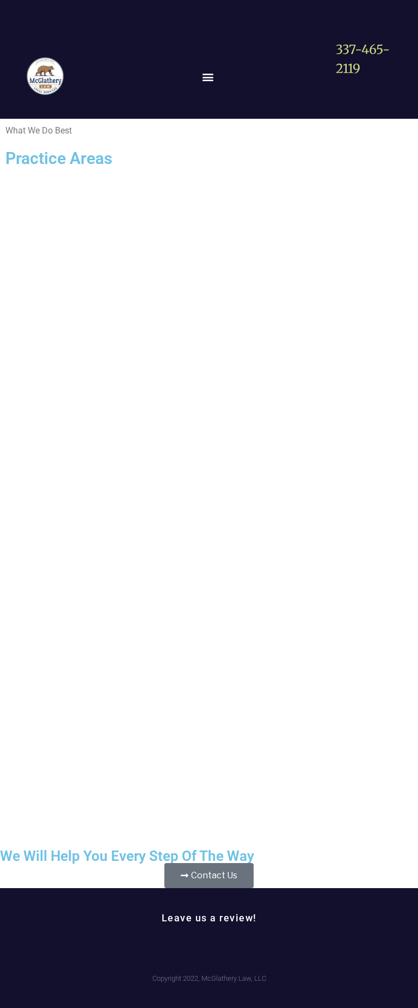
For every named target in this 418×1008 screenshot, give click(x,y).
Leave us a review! (209, 918)
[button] (208, 77)
